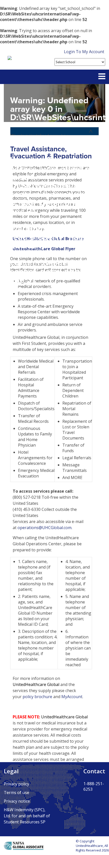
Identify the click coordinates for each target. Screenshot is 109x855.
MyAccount (71, 696)
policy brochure (37, 696)
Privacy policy (16, 784)
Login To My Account (84, 51)
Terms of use (16, 792)
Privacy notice (17, 801)
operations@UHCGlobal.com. (44, 527)
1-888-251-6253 (93, 786)
